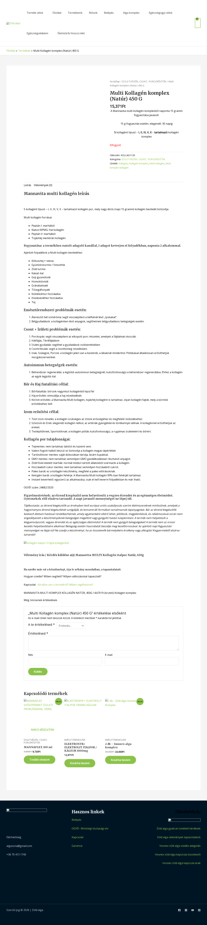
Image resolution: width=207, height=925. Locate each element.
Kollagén (123, 163)
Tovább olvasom (39, 759)
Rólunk (93, 13)
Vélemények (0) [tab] (43, 185)
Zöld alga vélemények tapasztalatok (179, 837)
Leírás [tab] (27, 185)
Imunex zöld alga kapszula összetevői (178, 854)
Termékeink (75, 13)
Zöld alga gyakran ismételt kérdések (179, 828)
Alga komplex (131, 13)
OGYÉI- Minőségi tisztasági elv (90, 828)
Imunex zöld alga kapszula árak (181, 863)
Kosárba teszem (80, 763)
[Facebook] (179, 910)
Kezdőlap (115, 81)
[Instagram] (186, 910)
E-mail (108, 655)
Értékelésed (38, 633)
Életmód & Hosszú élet (71, 33)
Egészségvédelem (37, 33)
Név (30, 655)
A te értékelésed (41, 625)
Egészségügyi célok (160, 13)
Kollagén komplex (138, 163)
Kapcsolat (77, 837)
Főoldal (57, 13)
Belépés (109, 13)
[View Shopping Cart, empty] (198, 23)
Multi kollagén (156, 163)
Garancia (77, 846)
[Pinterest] (199, 910)
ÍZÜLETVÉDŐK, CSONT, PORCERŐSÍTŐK (144, 81)
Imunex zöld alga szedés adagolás (180, 846)
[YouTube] (192, 910)
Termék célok (35, 13)
